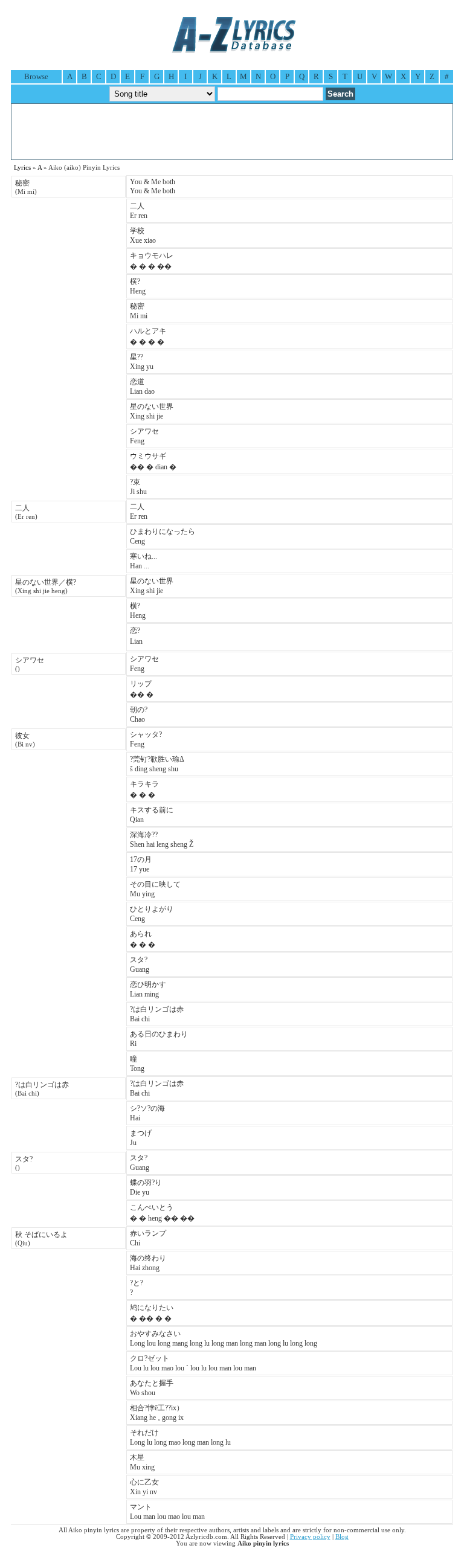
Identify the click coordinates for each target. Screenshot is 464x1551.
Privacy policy (310, 1536)
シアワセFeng (144, 436)
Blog (342, 1536)
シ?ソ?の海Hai (147, 1113)
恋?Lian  (137, 636)
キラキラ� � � (144, 789)
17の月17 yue (141, 864)
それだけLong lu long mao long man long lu (180, 1437)
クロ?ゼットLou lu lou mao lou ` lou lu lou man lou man (193, 1363)
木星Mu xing (142, 1462)
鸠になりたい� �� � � (151, 1313)
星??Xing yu (141, 362)
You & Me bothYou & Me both (152, 186)
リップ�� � (141, 689)
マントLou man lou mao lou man (167, 1512)
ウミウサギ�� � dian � (153, 461)
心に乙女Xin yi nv (144, 1487)
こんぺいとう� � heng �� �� (162, 1212)
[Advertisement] (232, 131)
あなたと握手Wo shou (151, 1388)
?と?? (136, 1288)
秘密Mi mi (138, 311)
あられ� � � (142, 939)
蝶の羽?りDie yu (146, 1187)
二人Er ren (138, 211)
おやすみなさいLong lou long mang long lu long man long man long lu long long (223, 1338)
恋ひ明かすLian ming (148, 989)
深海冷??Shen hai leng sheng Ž (161, 839)
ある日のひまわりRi (159, 1039)
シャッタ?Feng (146, 739)
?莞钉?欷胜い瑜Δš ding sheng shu (157, 764)
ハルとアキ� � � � (148, 336)
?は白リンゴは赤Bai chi (157, 1014)
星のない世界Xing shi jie (151, 411)
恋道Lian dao (142, 386)
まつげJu (141, 1138)
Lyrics (22, 167)
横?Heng (138, 286)
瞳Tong (137, 1064)
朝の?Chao (138, 714)
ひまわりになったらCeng (162, 536)
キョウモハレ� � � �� (151, 261)
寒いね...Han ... (143, 561)
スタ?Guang (139, 964)
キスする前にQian (151, 815)
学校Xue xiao (143, 235)
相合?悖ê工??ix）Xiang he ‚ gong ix (157, 1413)
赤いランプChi (148, 1238)
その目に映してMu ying (155, 889)
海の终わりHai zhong (148, 1263)
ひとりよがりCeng (151, 914)
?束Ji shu (138, 487)
